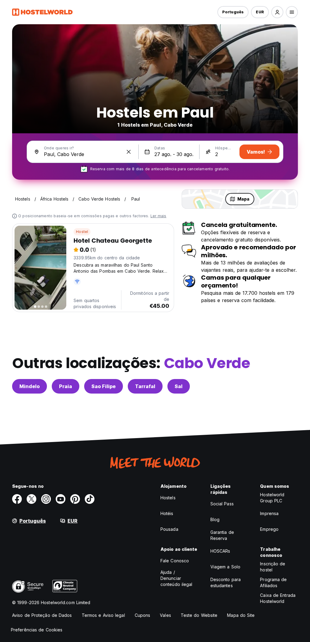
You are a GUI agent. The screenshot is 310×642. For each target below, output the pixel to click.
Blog (214, 519)
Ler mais (158, 216)
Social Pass (222, 503)
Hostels (168, 497)
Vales (165, 615)
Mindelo (29, 386)
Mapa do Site (241, 615)
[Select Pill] (277, 12)
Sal (179, 386)
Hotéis (166, 513)
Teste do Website (199, 615)
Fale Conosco (174, 560)
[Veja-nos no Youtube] (60, 499)
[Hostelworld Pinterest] (75, 499)
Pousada (169, 529)
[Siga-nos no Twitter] (31, 499)
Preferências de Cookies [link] (36, 629)
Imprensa (269, 513)
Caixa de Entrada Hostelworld (277, 598)
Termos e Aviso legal (103, 615)
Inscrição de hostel (272, 566)
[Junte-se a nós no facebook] (17, 499)
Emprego (269, 529)
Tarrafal (145, 386)
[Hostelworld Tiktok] (89, 499)
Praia (65, 386)
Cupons (142, 615)
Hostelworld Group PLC (272, 497)
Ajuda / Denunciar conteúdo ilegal (176, 578)
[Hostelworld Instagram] (46, 499)
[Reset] (128, 152)
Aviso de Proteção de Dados (42, 615)
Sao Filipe (103, 386)
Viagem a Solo (225, 566)
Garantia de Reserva (222, 535)
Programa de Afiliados (273, 582)
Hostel (82, 231)
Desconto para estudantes (225, 582)
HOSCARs (220, 551)
